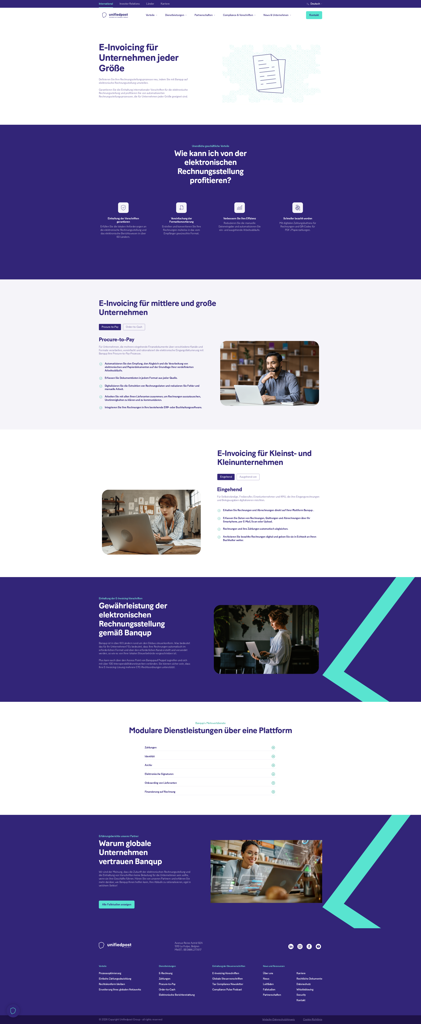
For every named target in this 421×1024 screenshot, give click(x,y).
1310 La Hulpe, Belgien (187, 946)
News (266, 978)
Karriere (301, 973)
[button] (315, 4)
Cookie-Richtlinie (312, 1019)
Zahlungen (164, 978)
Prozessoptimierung (110, 973)
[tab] (110, 327)
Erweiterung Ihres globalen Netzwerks (120, 989)
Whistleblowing (305, 989)
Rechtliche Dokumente (309, 978)
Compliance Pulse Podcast (227, 989)
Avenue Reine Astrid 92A (189, 943)
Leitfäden (268, 984)
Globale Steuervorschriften (227, 978)
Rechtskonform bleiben (112, 984)
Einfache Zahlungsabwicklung (115, 978)
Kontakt (314, 15)
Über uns (268, 973)
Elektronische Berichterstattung (177, 995)
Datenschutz (304, 984)
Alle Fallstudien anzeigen (116, 904)
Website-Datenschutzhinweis (278, 1019)
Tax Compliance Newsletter (227, 984)
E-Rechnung (166, 973)
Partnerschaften (272, 995)
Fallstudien (269, 989)
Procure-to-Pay (167, 984)
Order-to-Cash (167, 989)
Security (301, 995)
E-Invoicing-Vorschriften (225, 973)
